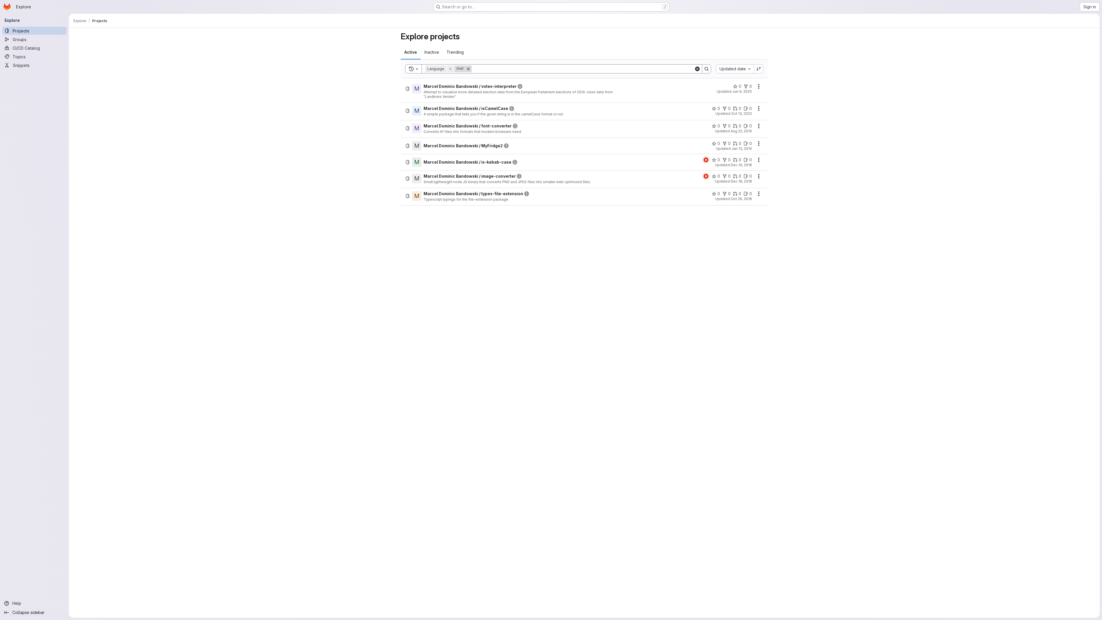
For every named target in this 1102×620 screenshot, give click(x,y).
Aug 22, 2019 (741, 131)
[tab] (411, 52)
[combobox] (735, 68)
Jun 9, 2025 (742, 91)
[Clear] (697, 68)
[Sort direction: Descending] (758, 68)
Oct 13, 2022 (741, 113)
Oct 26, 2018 (741, 199)
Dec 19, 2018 (741, 165)
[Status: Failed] (706, 159)
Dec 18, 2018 (741, 181)
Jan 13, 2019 (742, 148)
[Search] (706, 68)
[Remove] (468, 68)
